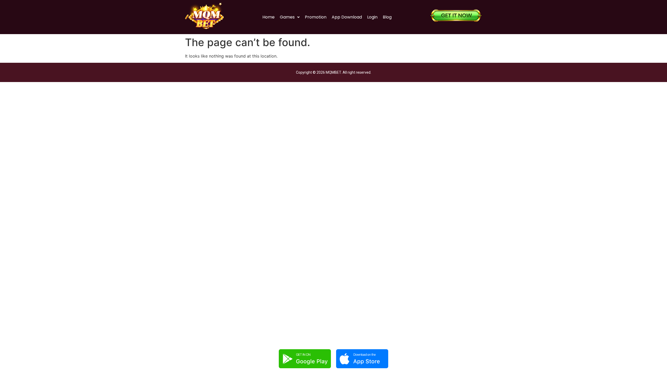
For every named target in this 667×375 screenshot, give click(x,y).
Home (268, 17)
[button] (289, 17)
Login (372, 17)
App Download (347, 17)
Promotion (315, 17)
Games (287, 17)
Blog (387, 17)
